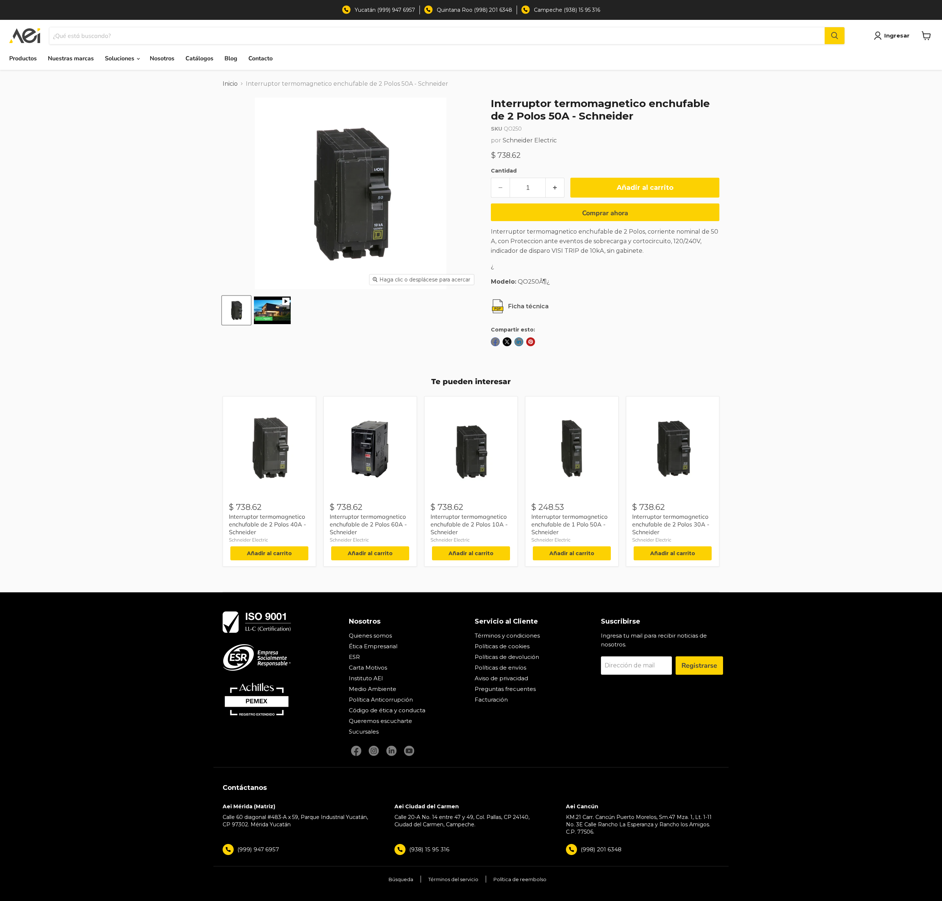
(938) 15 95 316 (429, 849)
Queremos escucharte (380, 720)
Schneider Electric (530, 140)
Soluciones (120, 58)
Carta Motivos (368, 667)
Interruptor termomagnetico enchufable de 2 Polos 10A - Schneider (469, 524)
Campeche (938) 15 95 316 (567, 10)
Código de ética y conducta (387, 710)
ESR (354, 656)
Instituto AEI (366, 678)
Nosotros (162, 58)
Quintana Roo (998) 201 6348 (474, 10)
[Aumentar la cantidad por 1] (555, 188)
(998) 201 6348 (601, 849)
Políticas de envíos (500, 667)
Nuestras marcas (71, 58)
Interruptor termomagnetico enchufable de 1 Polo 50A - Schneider (569, 524)
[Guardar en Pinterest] (530, 341)
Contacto (260, 58)
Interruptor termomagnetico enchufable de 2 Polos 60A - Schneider (368, 524)
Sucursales (364, 731)
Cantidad (504, 170)
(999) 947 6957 (258, 849)
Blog (230, 58)
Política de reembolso (519, 879)
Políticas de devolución (507, 656)
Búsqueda (401, 879)
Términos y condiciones (507, 635)
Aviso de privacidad (501, 678)
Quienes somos (370, 635)
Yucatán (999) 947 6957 (385, 10)
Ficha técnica (528, 306)
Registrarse (699, 665)
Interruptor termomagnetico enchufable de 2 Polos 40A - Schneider (267, 524)
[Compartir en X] (507, 341)
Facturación (491, 699)
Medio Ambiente (372, 688)
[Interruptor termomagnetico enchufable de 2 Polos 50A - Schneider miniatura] (236, 310)
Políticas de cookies (502, 646)
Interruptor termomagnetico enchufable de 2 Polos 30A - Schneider (670, 524)
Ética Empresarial (373, 646)
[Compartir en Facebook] (495, 341)
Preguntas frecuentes (505, 688)
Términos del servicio (453, 879)
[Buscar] (834, 35)
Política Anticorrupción (381, 699)
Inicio (230, 83)
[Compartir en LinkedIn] (518, 341)
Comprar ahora (605, 213)
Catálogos (199, 58)
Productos (23, 58)
